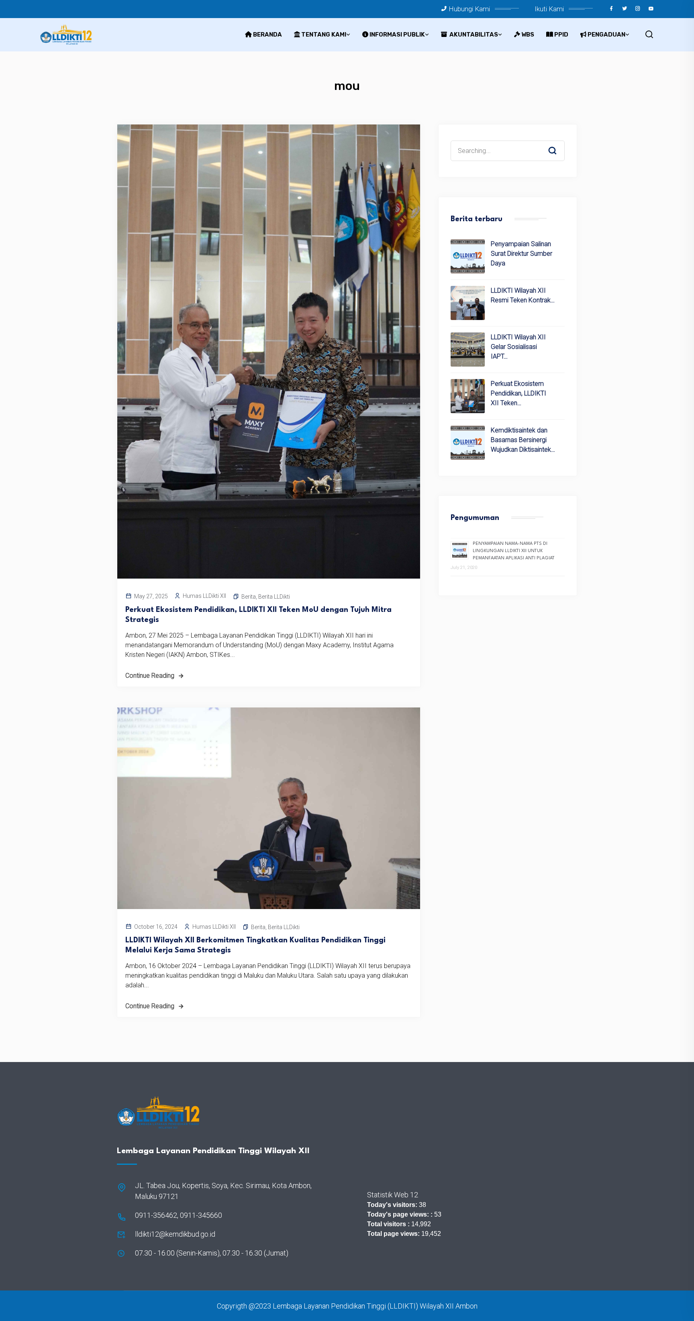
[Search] (558, 143)
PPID (561, 34)
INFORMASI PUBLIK (397, 34)
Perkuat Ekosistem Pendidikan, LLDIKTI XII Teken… (518, 393)
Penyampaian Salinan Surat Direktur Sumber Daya (521, 253)
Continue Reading (149, 675)
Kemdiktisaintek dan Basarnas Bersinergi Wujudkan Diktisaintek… (523, 439)
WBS (527, 34)
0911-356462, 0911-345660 (178, 1215)
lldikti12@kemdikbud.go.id (175, 1234)
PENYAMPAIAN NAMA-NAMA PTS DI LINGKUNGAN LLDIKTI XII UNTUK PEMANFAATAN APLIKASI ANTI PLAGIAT (514, 551)
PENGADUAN (606, 34)
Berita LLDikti (274, 596)
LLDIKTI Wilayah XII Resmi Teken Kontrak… (523, 295)
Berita (248, 596)
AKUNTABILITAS (473, 34)
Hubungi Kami (469, 9)
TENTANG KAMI (323, 34)
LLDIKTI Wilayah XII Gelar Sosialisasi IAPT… (518, 346)
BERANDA (267, 34)
